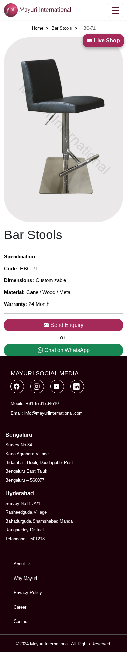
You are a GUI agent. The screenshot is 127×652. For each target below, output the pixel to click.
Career (20, 607)
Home (37, 28)
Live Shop (107, 40)
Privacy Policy (28, 592)
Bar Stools (61, 28)
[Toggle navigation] (115, 10)
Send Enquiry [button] (66, 325)
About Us (23, 563)
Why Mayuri (25, 578)
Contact (21, 621)
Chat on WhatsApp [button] (66, 350)
